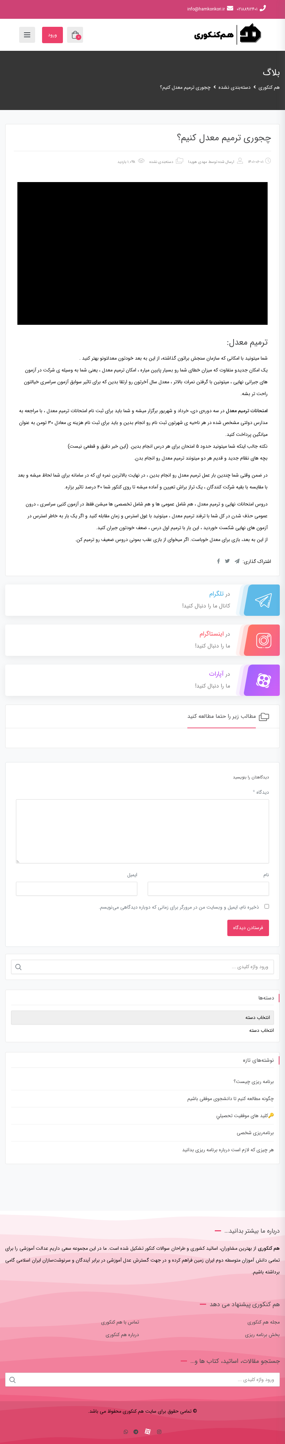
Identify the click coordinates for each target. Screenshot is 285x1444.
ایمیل (132, 875)
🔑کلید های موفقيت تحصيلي (245, 1116)
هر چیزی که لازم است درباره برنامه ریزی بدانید (228, 1150)
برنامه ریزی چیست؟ (254, 1081)
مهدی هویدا (197, 162)
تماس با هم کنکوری (120, 1322)
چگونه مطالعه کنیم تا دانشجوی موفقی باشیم (230, 1098)
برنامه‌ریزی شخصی (255, 1133)
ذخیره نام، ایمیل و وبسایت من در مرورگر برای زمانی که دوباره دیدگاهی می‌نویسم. (179, 907)
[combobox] (261, 1030)
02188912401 (247, 9)
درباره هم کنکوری (122, 1335)
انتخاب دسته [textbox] (261, 1030)
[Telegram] (135, 1432)
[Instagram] (159, 1432)
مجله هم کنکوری (263, 1322)
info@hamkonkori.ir (206, 9)
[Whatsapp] (126, 1432)
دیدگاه (261, 792)
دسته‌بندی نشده (161, 162)
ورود (52, 35)
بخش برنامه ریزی (262, 1335)
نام (266, 875)
